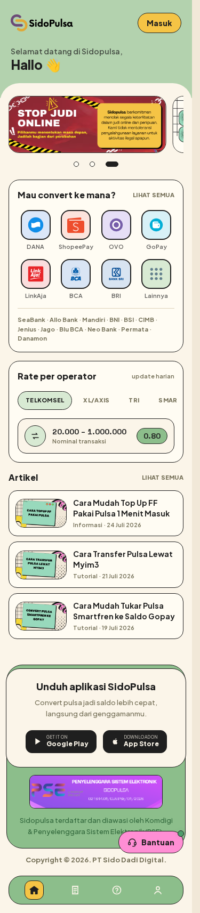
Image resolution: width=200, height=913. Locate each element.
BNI (114, 319)
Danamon (32, 338)
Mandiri (93, 319)
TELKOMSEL (45, 400)
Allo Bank (64, 319)
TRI (134, 400)
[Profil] (157, 890)
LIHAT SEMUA (153, 194)
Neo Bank (102, 329)
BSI (129, 319)
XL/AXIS (96, 400)
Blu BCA (71, 329)
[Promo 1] (76, 164)
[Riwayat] (75, 890)
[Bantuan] (116, 890)
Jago (48, 329)
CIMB (146, 319)
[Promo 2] (92, 164)
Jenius (27, 329)
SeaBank (31, 319)
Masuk (159, 23)
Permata (134, 329)
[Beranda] (34, 890)
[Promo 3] (112, 164)
